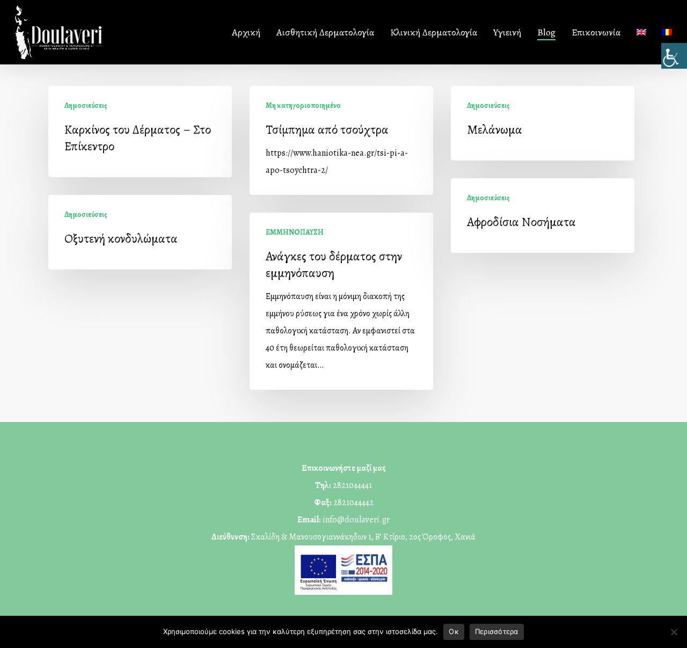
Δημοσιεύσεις (85, 105)
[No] (673, 632)
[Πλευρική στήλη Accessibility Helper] (674, 56)
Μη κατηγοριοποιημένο (303, 105)
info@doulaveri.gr (356, 520)
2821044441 (352, 485)
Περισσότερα (496, 631)
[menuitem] (641, 32)
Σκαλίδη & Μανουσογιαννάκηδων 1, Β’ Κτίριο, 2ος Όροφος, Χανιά (363, 537)
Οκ (454, 631)
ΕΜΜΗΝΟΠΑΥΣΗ (295, 232)
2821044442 (353, 502)
